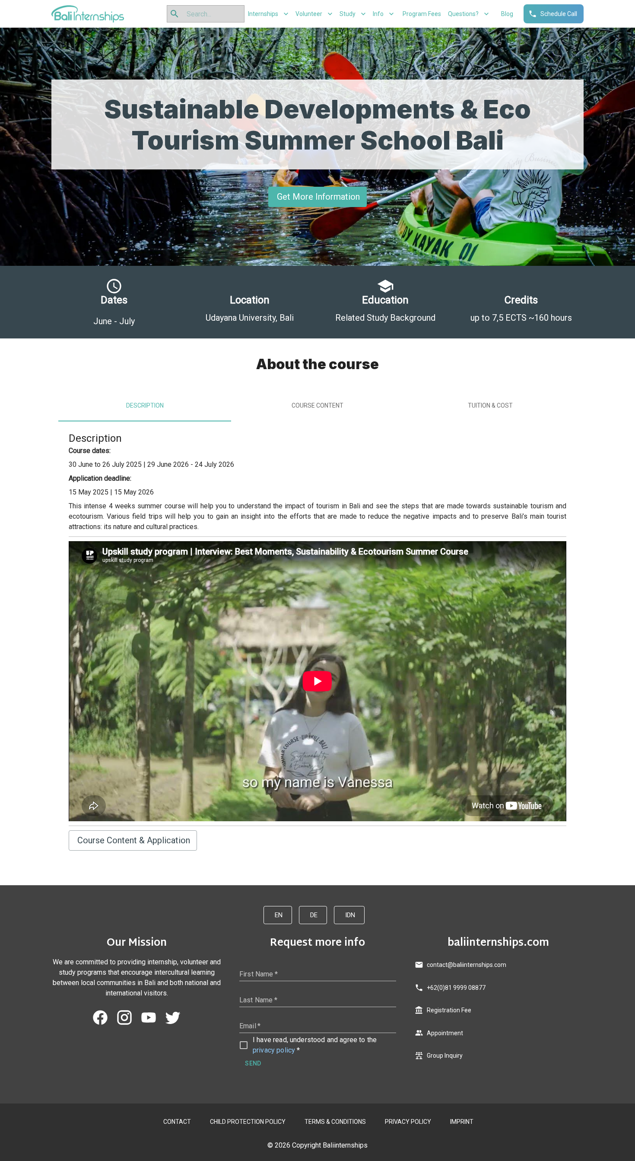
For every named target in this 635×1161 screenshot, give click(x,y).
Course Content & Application (133, 840)
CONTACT (177, 1121)
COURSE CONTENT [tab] (317, 405)
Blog (507, 13)
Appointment (445, 1033)
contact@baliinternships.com (466, 964)
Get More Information (318, 196)
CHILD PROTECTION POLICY (248, 1121)
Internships (263, 13)
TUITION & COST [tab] (490, 405)
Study (348, 13)
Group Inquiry (445, 1055)
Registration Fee (449, 1010)
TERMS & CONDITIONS (335, 1121)
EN (279, 915)
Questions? (463, 13)
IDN (350, 915)
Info (378, 13)
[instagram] (124, 1017)
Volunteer (308, 13)
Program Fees (422, 13)
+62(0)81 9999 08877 (456, 987)
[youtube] (149, 1017)
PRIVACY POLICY (408, 1121)
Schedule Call (558, 13)
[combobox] (212, 14)
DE (314, 915)
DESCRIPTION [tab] (145, 405)
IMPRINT (461, 1121)
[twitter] (173, 1017)
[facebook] (100, 1017)
